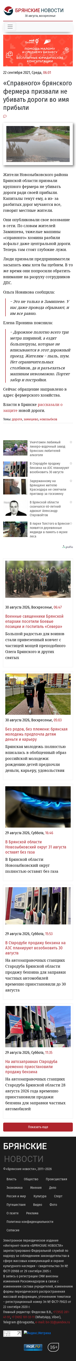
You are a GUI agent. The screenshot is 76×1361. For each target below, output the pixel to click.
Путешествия (16, 1205)
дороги (17, 419)
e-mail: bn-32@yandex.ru (52, 1322)
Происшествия (56, 1179)
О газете (13, 1213)
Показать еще (38, 1127)
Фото (53, 1205)
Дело (52, 1188)
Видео (37, 1205)
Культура (40, 1196)
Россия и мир (16, 1196)
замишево (31, 419)
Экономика (15, 1188)
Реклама (32, 1213)
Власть (11, 1179)
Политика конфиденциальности (30, 1222)
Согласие (13, 1230)
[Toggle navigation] (10, 26)
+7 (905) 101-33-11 (23, 1317)
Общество (31, 1179)
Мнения (36, 1188)
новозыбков (48, 419)
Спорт (58, 1196)
